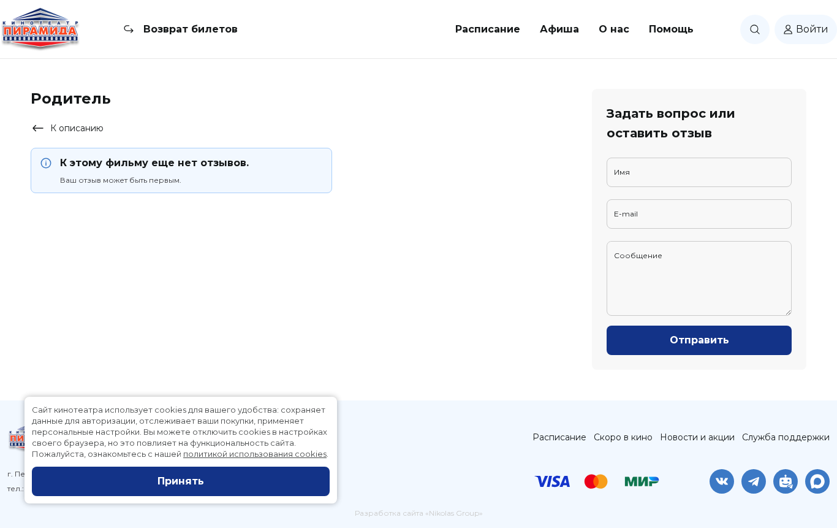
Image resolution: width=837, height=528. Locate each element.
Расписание (487, 29)
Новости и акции (697, 437)
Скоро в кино (623, 437)
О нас (614, 29)
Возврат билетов (190, 29)
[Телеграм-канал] (753, 481)
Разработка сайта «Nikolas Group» (419, 513)
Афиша (559, 29)
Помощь (671, 29)
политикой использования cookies (255, 454)
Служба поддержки (786, 437)
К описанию (77, 128)
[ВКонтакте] (722, 481)
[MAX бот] (817, 481)
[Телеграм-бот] (785, 481)
